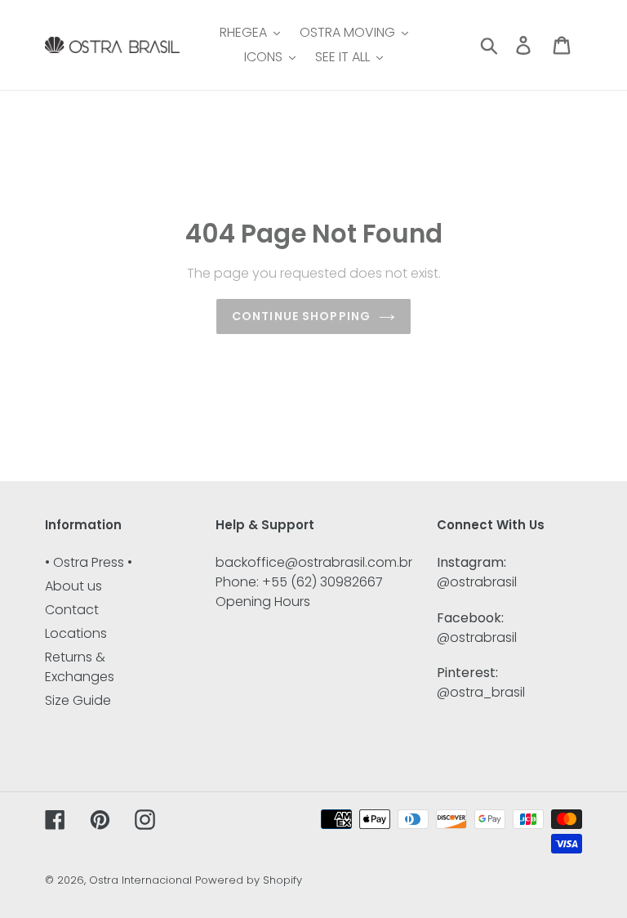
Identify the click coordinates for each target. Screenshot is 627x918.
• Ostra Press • (88, 562)
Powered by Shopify (248, 880)
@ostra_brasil (481, 692)
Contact (72, 609)
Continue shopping (301, 316)
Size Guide (78, 700)
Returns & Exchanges (79, 667)
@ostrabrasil (477, 582)
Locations (76, 633)
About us (73, 586)
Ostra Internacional (140, 880)
